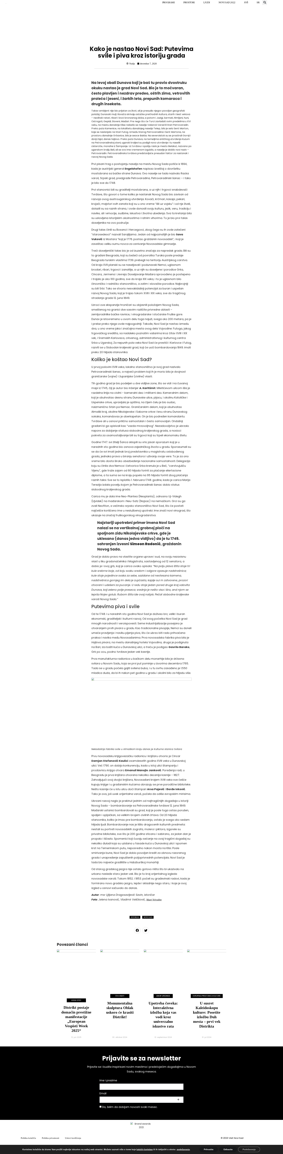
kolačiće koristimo (144, 1149)
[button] (264, 2)
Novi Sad (148, 917)
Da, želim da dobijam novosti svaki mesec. (129, 1107)
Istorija (135, 917)
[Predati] (178, 1100)
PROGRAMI (168, 2)
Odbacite (228, 1149)
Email (102, 1093)
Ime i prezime (108, 1080)
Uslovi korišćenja (73, 1138)
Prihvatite (208, 1149)
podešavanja (183, 1149)
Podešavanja (249, 1149)
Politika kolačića (28, 1138)
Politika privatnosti (50, 1138)
